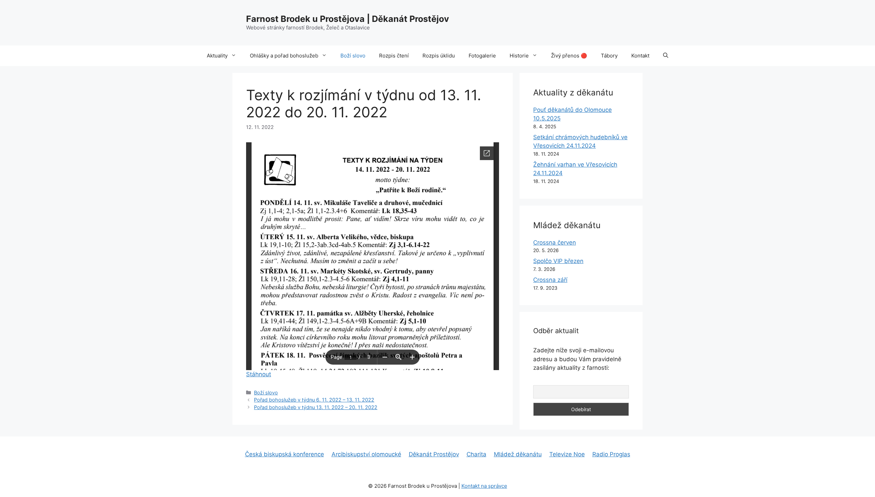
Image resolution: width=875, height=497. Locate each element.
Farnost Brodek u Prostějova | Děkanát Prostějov (347, 19)
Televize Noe (567, 454)
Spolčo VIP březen (558, 261)
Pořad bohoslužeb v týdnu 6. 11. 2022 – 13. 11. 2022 (314, 400)
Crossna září (550, 279)
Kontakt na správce (484, 486)
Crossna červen (554, 242)
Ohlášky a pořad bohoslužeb (284, 55)
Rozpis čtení (394, 55)
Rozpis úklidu (438, 55)
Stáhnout (258, 374)
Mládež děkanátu (518, 454)
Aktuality (217, 55)
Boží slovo (352, 55)
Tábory (609, 55)
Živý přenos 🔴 (569, 55)
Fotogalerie (482, 55)
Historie (519, 55)
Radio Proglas (611, 454)
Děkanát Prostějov (434, 454)
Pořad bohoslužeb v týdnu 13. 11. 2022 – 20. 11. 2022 (315, 407)
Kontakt (640, 55)
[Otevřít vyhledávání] (665, 55)
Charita (476, 454)
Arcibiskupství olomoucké (366, 454)
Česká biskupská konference (284, 454)
